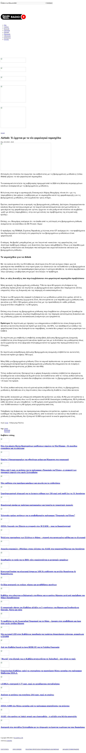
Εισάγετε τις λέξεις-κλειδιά (9, 3)
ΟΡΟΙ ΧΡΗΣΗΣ (17, 749)
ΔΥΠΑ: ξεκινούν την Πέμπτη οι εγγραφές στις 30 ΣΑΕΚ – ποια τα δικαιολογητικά (35, 526)
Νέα (5, 25)
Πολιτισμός (7, 34)
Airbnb (6, 428)
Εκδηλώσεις (7, 37)
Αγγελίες (6, 39)
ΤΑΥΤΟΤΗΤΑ (5, 749)
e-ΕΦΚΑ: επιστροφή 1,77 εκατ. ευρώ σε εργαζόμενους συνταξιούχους (30, 684)
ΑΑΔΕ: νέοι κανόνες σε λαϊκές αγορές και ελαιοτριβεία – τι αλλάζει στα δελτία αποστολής (39, 716)
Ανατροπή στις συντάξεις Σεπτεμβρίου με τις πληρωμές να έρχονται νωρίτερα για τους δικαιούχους (43, 727)
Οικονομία (7, 30)
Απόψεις (6, 27)
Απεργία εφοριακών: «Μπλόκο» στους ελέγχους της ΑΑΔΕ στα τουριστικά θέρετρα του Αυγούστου (42, 549)
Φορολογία (7, 430)
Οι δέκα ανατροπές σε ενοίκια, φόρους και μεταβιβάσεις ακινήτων (29, 585)
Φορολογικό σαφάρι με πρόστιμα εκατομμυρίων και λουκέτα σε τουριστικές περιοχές (37, 505)
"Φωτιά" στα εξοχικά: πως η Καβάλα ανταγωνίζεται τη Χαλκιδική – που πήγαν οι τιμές (38, 659)
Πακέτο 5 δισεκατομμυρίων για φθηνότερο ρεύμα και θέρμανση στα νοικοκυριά (35, 459)
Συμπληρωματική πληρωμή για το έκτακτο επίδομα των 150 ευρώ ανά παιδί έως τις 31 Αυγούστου (43, 493)
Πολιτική (6, 32)
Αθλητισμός (7, 36)
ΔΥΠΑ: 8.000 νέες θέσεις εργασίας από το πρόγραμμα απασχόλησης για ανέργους (35, 706)
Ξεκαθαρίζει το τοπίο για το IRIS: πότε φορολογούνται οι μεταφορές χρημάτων (34, 560)
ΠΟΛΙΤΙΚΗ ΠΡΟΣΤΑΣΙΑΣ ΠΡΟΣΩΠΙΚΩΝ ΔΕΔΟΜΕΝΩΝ (42, 749)
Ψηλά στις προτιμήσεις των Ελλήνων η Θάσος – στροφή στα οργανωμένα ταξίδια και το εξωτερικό (43, 537)
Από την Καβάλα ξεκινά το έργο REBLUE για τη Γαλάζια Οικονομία (30, 647)
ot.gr (6, 423)
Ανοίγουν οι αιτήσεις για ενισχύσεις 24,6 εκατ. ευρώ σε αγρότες (27, 695)
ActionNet (9, 740)
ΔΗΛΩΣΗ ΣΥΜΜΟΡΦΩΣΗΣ (71, 749)
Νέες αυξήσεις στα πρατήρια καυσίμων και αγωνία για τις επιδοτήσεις (30, 483)
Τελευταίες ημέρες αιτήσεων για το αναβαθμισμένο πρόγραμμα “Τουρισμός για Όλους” (38, 515)
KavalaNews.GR (18, 738)
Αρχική (3, 133)
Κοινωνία (6, 28)
